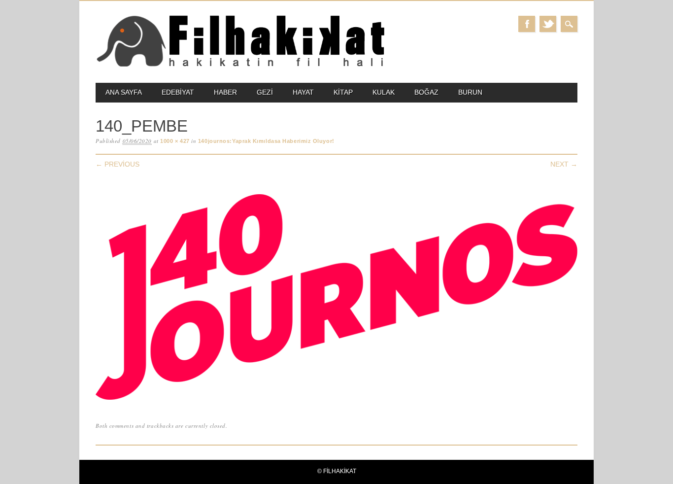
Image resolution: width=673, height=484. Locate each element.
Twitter (547, 24)
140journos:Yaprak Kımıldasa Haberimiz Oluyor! (266, 141)
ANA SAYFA (123, 92)
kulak (383, 92)
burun (470, 92)
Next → (563, 164)
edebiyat (178, 92)
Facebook (526, 24)
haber (225, 92)
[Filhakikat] (240, 65)
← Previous (117, 164)
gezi (265, 92)
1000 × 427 (175, 141)
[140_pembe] (336, 400)
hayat (303, 92)
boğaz (426, 92)
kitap (343, 92)
